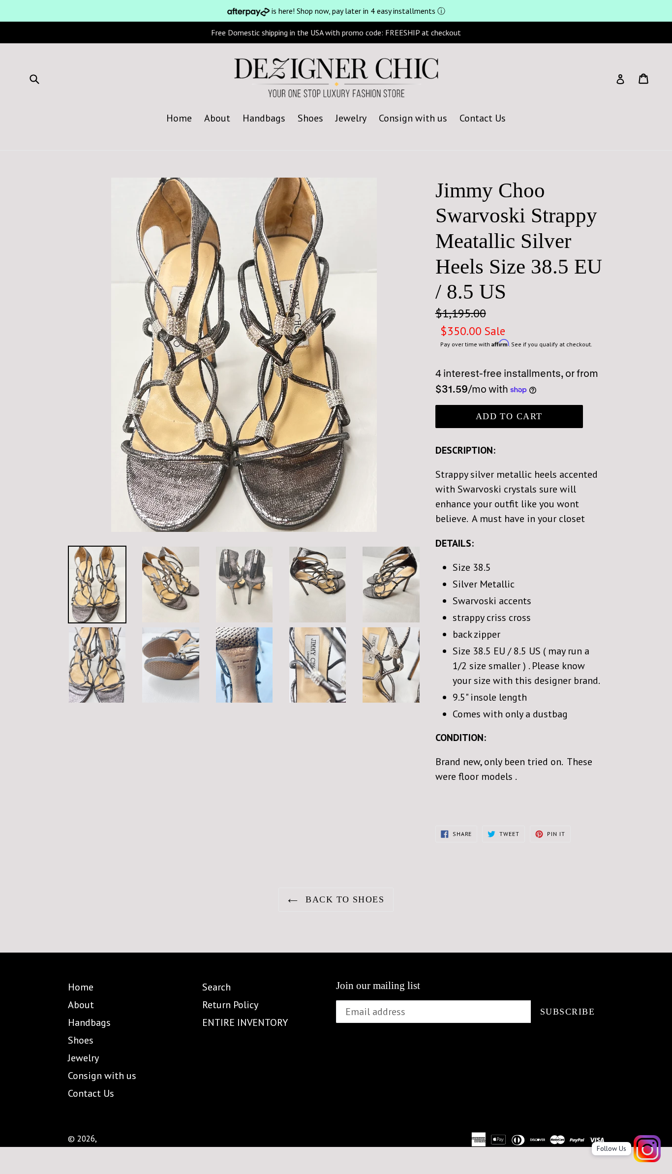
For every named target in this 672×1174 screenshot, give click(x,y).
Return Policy (230, 1004)
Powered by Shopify (196, 1138)
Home (179, 118)
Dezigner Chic (123, 1138)
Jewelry (351, 118)
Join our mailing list (378, 985)
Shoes (310, 118)
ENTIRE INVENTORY (245, 1022)
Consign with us (413, 118)
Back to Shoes (343, 899)
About (217, 118)
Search (216, 987)
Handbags (264, 118)
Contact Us (482, 118)
